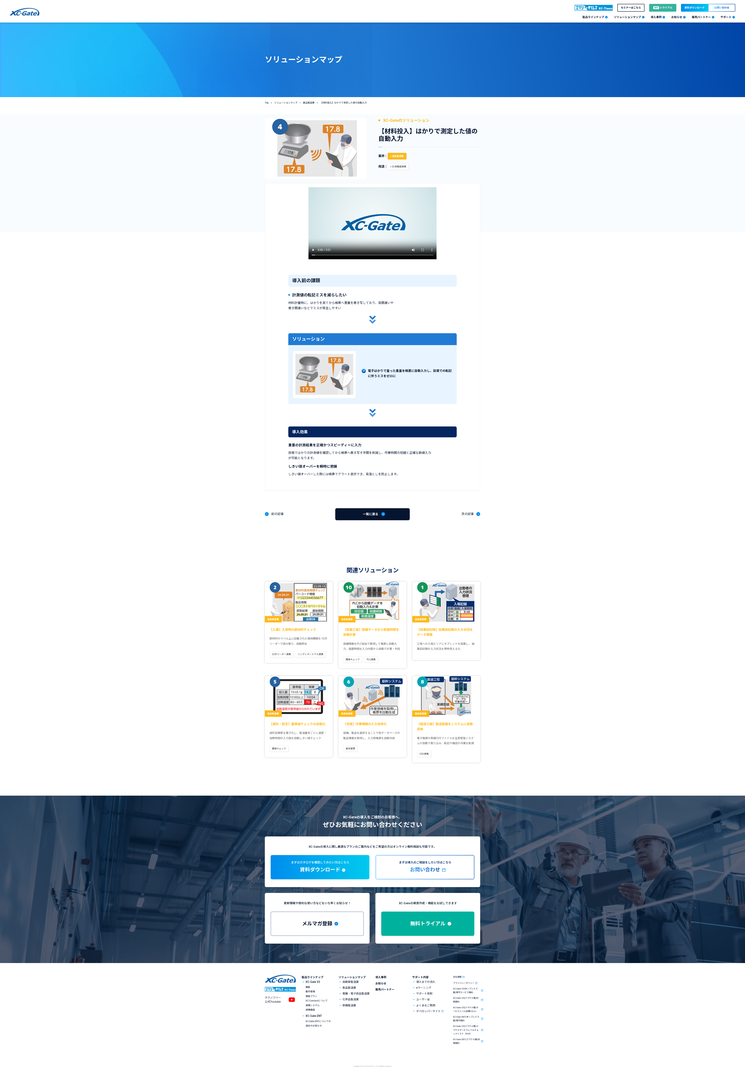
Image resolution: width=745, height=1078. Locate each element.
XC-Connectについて (317, 1000)
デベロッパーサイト (428, 1011)
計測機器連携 (399, 166)
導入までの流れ (425, 981)
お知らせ (380, 983)
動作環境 (310, 991)
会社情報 (457, 977)
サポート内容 (420, 977)
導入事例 (380, 977)
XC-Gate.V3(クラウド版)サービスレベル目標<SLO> (465, 1009)
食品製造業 (398, 156)
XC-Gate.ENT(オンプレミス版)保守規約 (466, 1019)
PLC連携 (371, 659)
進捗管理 (350, 748)
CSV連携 (424, 754)
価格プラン (311, 996)
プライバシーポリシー (463, 983)
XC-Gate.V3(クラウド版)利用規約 (465, 1000)
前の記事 (277, 514)
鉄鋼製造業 (349, 1005)
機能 (308, 987)
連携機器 (310, 1009)
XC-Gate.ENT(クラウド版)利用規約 (466, 1041)
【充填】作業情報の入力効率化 (365, 724)
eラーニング (423, 987)
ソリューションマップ (352, 977)
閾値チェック (353, 659)
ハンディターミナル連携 (310, 654)
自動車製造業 (350, 981)
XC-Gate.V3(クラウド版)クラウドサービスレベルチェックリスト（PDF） (466, 1030)
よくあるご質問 (425, 1005)
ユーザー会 (423, 999)
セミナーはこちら (631, 7)
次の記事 (467, 514)
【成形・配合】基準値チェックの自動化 (297, 724)
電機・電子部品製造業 (356, 993)
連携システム (313, 1005)
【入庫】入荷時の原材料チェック (292, 630)
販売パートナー (384, 989)
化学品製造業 (350, 999)
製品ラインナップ (312, 977)
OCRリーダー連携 (281, 654)
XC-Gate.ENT (314, 1015)
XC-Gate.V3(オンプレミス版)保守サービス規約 (465, 991)
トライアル (663, 7)
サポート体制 (424, 993)
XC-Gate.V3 (313, 981)
